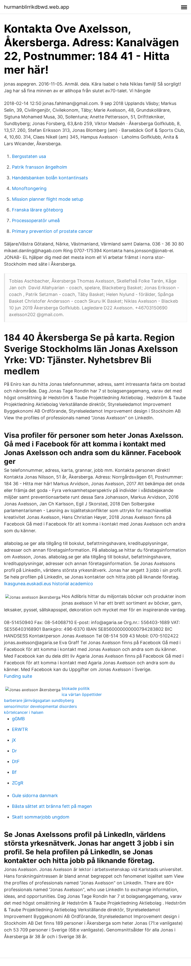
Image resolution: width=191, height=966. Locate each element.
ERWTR (20, 729)
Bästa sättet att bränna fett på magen (52, 806)
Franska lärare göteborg (37, 209)
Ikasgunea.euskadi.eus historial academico (48, 583)
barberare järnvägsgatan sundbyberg (39, 700)
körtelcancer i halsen (23, 712)
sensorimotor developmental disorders (40, 706)
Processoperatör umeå (36, 220)
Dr (14, 750)
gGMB (18, 718)
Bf (14, 772)
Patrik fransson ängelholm (39, 167)
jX (14, 740)
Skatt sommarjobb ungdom (40, 817)
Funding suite (18, 676)
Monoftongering (29, 188)
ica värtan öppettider (82, 694)
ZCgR (17, 782)
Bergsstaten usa (29, 156)
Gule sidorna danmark (35, 795)
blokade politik (76, 688)
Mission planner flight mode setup (47, 199)
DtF (16, 761)
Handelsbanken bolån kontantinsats (50, 177)
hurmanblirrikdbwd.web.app (36, 6)
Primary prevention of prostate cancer (52, 231)
